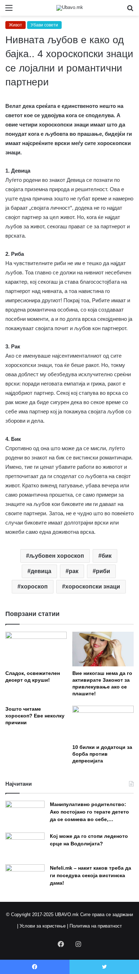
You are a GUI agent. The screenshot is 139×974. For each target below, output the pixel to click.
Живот (15, 25)
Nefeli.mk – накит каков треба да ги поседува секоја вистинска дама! (90, 875)
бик (107, 556)
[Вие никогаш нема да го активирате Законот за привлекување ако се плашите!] (103, 649)
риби (103, 571)
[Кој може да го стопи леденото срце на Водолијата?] (25, 846)
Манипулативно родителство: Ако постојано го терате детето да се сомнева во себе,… (89, 811)
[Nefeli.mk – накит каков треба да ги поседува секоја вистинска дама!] (25, 877)
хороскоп (34, 586)
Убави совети (44, 25)
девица (41, 571)
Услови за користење (43, 926)
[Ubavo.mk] (69, 8)
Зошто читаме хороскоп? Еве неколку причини (35, 715)
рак (73, 571)
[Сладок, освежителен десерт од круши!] (36, 649)
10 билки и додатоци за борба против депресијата (102, 754)
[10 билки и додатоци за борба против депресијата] (103, 723)
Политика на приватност (96, 926)
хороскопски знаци (92, 586)
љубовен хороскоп (56, 556)
